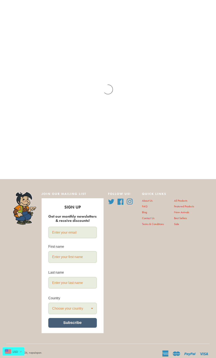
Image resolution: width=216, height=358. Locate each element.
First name (56, 246)
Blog (144, 212)
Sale (176, 224)
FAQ (144, 206)
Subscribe (72, 323)
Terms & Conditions (153, 224)
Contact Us (148, 218)
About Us (147, 200)
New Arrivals (181, 212)
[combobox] (72, 308)
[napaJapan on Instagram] (130, 201)
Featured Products (184, 206)
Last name (56, 272)
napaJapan (35, 352)
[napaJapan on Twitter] (111, 201)
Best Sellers (180, 218)
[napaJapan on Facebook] (120, 201)
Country (54, 298)
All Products (180, 200)
